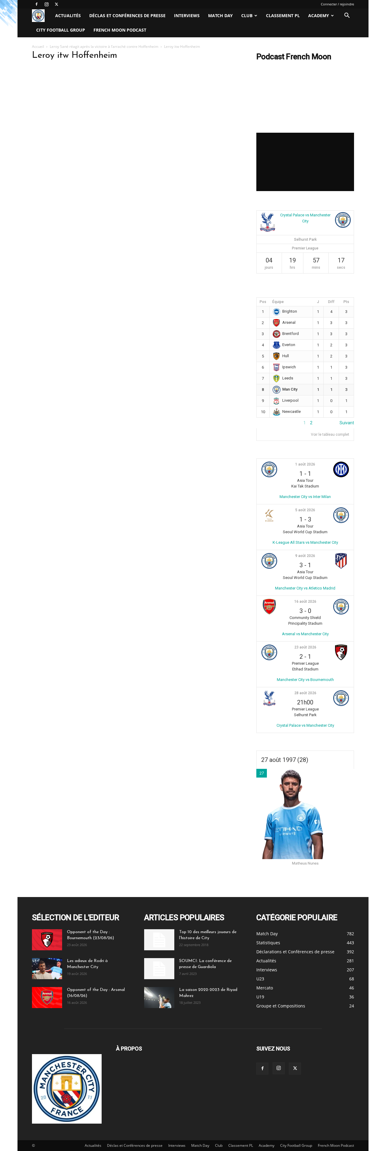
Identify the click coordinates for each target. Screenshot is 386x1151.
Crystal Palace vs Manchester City (305, 725)
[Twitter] (56, 4)
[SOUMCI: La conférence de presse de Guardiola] (159, 968)
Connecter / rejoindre (337, 4)
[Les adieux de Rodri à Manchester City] (47, 968)
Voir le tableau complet (330, 434)
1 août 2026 (305, 464)
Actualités (68, 15)
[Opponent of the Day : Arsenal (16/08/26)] (47, 997)
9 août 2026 (305, 556)
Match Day (220, 15)
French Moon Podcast (119, 30)
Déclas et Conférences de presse (127, 15)
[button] (347, 16)
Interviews (187, 15)
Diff (331, 302)
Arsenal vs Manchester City (305, 634)
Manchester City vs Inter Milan (305, 496)
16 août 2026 (305, 601)
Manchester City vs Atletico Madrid (305, 588)
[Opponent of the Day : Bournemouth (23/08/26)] (47, 939)
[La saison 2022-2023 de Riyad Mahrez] (159, 997)
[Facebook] (36, 4)
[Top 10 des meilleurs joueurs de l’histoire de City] (159, 939)
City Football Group (60, 30)
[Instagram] (46, 4)
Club (246, 15)
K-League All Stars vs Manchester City (305, 542)
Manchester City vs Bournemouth (305, 679)
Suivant (347, 422)
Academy (318, 15)
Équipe (278, 302)
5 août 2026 (305, 510)
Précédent (266, 422)
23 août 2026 (305, 647)
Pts (346, 302)
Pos (263, 302)
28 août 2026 (305, 693)
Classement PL (283, 15)
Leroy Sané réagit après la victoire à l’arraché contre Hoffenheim (104, 46)
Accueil (38, 46)
